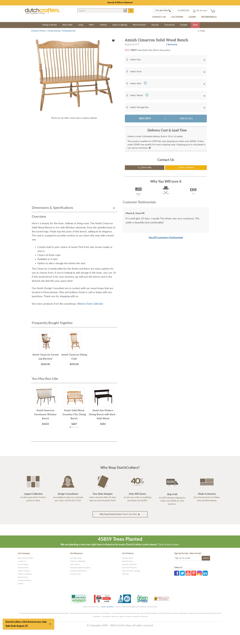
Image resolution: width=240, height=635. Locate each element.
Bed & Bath (67, 25)
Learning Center (76, 558)
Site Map (125, 574)
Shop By (155, 25)
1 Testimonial (171, 45)
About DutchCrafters (25, 558)
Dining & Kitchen (49, 25)
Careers (20, 583)
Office (91, 25)
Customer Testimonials (78, 571)
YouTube (188, 573)
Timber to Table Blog (77, 561)
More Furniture (139, 25)
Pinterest (193, 573)
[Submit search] (131, 10)
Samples (183, 25)
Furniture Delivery (24, 580)
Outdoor (103, 25)
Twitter (182, 573)
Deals (195, 25)
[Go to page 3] (74, 427)
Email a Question (107, 607)
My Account (201, 11)
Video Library (75, 564)
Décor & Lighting (119, 25)
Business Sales (23, 567)
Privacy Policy (23, 577)
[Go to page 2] (72, 427)
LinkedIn (205, 573)
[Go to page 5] (78, 427)
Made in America (24, 571)
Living (80, 25)
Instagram (199, 573)
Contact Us (22, 561)
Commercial (169, 25)
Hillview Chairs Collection (90, 304)
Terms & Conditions (25, 574)
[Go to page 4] (76, 427)
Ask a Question (187, 168)
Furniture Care (75, 574)
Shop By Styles (127, 558)
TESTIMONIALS (209, 17)
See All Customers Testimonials (166, 237)
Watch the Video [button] (119, 514)
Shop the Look (127, 561)
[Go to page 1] (70, 427)
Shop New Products (129, 567)
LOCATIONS (177, 17)
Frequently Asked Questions (80, 567)
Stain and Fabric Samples (131, 571)
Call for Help (145, 168)
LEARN (192, 17)
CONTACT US (159, 17)
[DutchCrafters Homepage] (42, 10)
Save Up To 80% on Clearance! (120, 3)
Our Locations (23, 564)
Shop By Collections (129, 564)
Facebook (176, 573)
